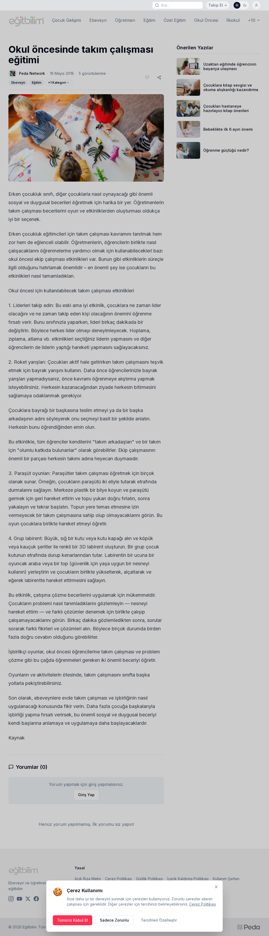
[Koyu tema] (244, 5)
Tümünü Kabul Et (72, 920)
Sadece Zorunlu (114, 920)
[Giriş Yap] (256, 5)
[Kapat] (216, 887)
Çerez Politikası (202, 904)
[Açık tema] (237, 5)
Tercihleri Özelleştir (159, 920)
